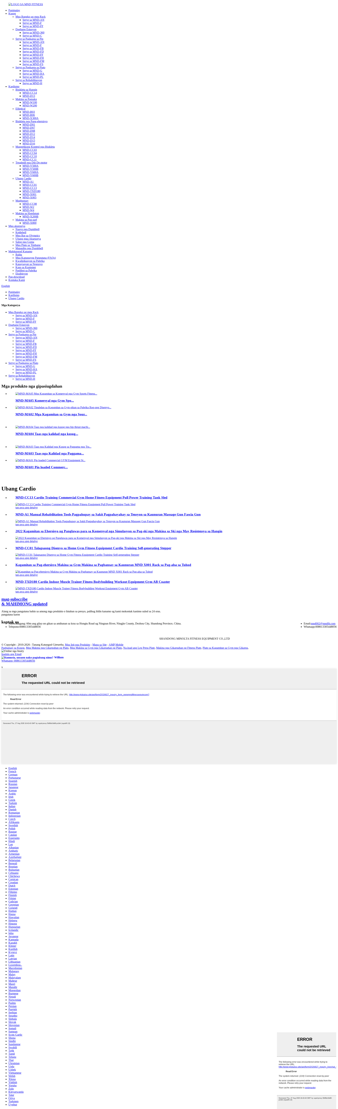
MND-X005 (29, 197)
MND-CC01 (30, 184)
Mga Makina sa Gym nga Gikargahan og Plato (96, 647)
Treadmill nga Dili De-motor (31, 162)
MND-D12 (29, 134)
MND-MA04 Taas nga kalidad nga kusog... (46, 434)
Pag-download (16, 276)
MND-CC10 (30, 156)
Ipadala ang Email (11, 654)
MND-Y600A (31, 172)
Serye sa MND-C (32, 35)
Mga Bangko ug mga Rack (30, 16)
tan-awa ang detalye (26, 507)
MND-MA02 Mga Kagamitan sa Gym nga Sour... (51, 414)
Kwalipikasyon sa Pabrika (30, 260)
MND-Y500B (30, 168)
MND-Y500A (31, 165)
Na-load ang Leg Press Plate (139, 647)
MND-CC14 (30, 92)
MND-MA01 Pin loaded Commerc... (41, 467)
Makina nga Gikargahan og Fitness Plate (178, 647)
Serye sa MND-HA (33, 73)
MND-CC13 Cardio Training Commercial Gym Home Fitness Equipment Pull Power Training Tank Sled (91, 497)
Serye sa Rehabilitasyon (28, 80)
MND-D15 (29, 140)
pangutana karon (10, 614)
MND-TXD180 (31, 191)
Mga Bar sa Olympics (27, 235)
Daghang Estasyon (25, 29)
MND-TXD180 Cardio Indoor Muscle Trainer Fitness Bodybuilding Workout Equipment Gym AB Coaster (92, 582)
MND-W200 (30, 105)
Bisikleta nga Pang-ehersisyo (31, 121)
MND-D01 (29, 124)
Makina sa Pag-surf (26, 219)
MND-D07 (29, 127)
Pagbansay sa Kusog (12, 647)
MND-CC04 (30, 153)
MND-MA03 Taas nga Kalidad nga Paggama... (49, 453)
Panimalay (14, 10)
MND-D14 (29, 137)
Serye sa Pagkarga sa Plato (30, 67)
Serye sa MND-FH (33, 57)
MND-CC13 (30, 187)
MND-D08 (29, 130)
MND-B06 (29, 115)
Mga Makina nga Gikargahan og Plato (47, 647)
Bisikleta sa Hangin (26, 89)
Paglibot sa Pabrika (26, 270)
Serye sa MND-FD (33, 51)
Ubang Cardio (23, 178)
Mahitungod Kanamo (20, 251)
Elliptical (20, 108)
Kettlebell (20, 232)
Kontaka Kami (16, 279)
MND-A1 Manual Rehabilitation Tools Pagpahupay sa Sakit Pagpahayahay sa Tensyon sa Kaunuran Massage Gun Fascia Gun (108, 514)
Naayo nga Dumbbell (27, 229)
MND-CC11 (30, 159)
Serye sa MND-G (32, 70)
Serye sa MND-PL (33, 76)
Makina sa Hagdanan (27, 213)
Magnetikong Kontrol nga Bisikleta (35, 146)
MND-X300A (31, 118)
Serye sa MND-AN (33, 19)
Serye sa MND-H (32, 83)
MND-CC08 (30, 203)
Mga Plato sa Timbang (27, 245)
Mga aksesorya (16, 226)
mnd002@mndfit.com (323, 623)
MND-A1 (28, 181)
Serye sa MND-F (32, 23)
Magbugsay (22, 200)
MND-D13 (29, 95)
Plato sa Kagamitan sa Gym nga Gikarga (225, 647)
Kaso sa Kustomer (25, 267)
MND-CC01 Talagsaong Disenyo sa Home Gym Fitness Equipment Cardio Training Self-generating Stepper (93, 548)
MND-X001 (29, 194)
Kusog (12, 13)
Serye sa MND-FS (33, 64)
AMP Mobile (116, 644)
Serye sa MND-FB (33, 48)
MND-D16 (29, 143)
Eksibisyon (21, 273)
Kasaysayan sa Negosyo (29, 264)
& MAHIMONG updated (24, 601)
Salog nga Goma (24, 241)
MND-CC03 (30, 149)
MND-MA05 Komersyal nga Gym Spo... (44, 400)
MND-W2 (28, 207)
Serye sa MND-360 (33, 32)
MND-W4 (28, 210)
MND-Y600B (30, 175)
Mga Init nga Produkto (77, 644)
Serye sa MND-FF (33, 26)
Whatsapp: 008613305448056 (18, 660)
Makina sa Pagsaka (26, 99)
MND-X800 (29, 222)
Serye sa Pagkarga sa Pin (29, 38)
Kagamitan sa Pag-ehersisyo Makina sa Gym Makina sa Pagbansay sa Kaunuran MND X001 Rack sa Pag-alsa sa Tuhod (103, 565)
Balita (18, 254)
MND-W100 (30, 102)
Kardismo (13, 86)
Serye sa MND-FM (33, 61)
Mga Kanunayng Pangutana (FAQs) (35, 257)
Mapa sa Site (99, 644)
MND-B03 (29, 111)
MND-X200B (30, 216)
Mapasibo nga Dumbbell (29, 248)
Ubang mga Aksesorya (28, 238)
